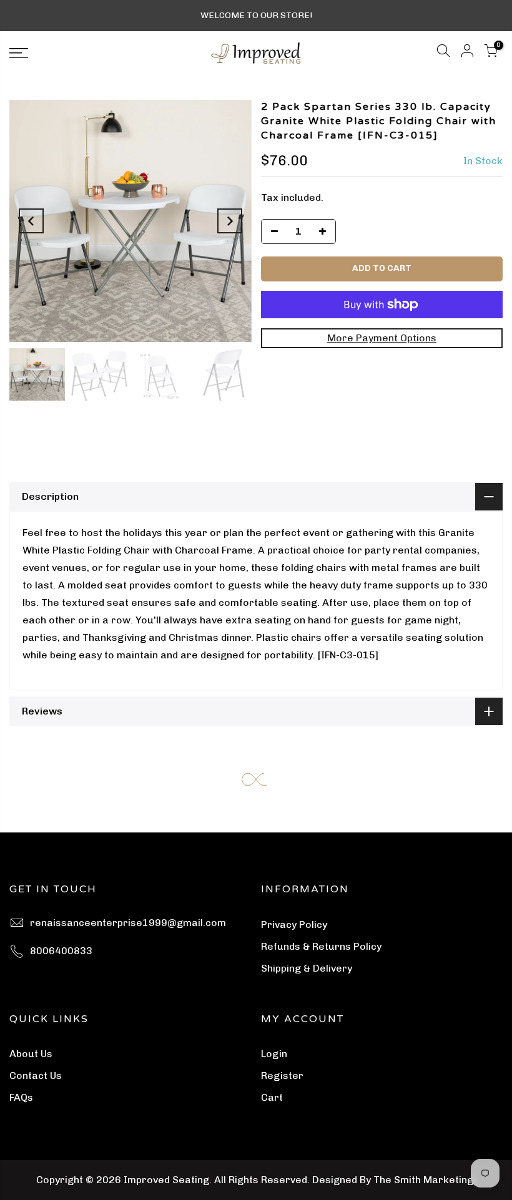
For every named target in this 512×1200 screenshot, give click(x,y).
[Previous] (31, 220)
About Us (30, 1054)
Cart (272, 1097)
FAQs (21, 1097)
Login (274, 1054)
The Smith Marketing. (424, 1180)
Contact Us (35, 1075)
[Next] (229, 220)
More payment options (381, 338)
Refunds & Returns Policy (321, 946)
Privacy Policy (294, 924)
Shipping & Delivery (306, 968)
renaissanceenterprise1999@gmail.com (128, 923)
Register (282, 1075)
